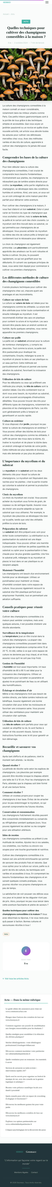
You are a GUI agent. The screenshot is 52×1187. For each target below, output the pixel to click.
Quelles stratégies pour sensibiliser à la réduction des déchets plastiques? (25, 1035)
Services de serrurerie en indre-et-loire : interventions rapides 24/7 (21, 1069)
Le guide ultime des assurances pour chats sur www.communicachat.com (24, 1010)
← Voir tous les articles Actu (16, 978)
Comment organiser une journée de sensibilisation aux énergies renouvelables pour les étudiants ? (25, 1027)
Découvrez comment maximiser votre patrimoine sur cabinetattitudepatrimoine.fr (25, 1052)
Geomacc (31, 1151)
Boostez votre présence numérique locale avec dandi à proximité (24, 1088)
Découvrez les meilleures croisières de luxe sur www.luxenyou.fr (24, 1114)
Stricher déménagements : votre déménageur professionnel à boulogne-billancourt (23, 1043)
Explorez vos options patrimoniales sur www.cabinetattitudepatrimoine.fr (21, 1122)
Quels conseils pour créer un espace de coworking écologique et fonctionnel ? (25, 1097)
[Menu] (46, 2)
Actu (13, 14)
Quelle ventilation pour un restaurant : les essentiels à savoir (26, 1060)
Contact (34, 1172)
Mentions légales (21, 1172)
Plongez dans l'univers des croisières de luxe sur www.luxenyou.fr (25, 1018)
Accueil (6, 14)
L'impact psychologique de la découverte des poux (26, 1130)
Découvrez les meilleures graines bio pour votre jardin (24, 1105)
